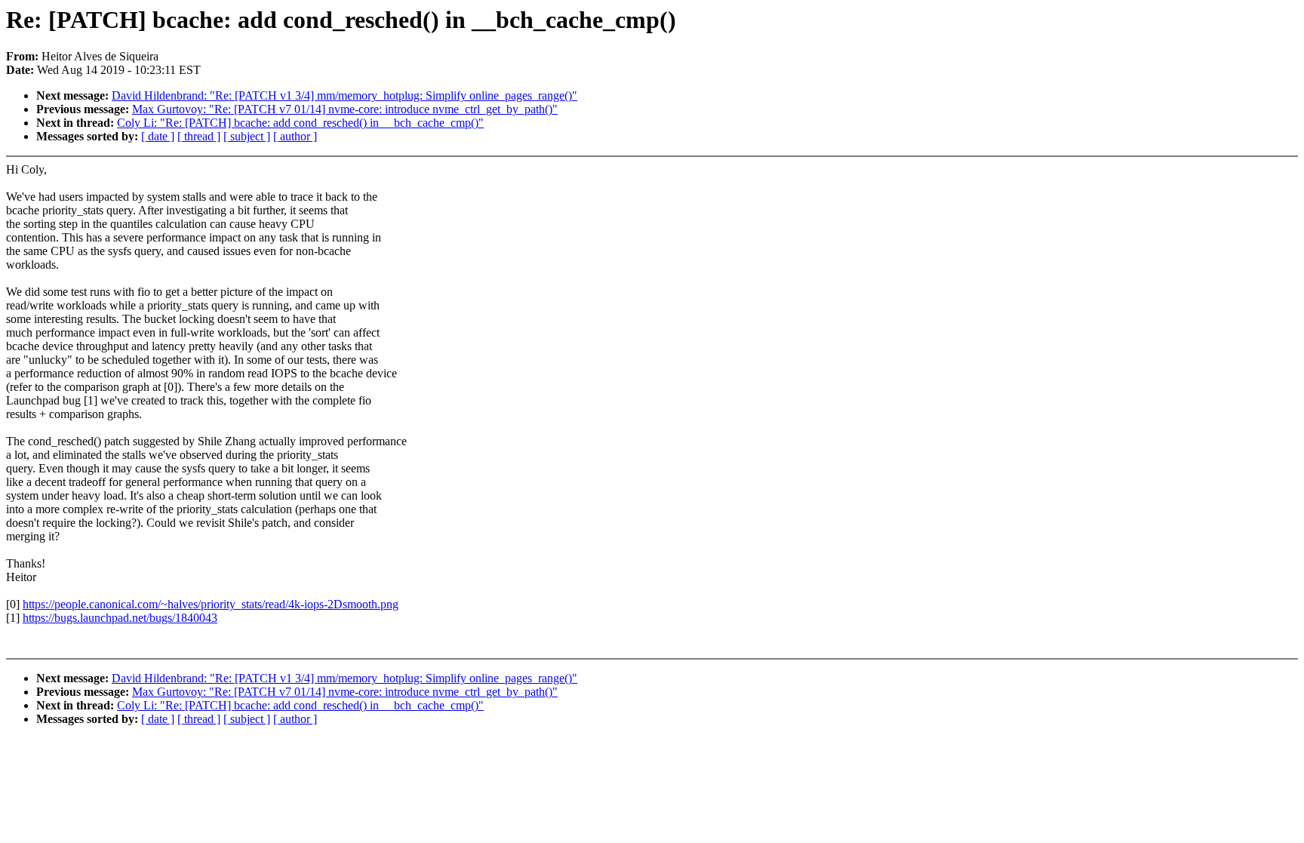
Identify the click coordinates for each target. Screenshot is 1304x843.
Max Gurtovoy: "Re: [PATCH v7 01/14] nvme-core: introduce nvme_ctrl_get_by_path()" (345, 109)
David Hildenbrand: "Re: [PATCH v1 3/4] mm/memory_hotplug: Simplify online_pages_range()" (344, 95)
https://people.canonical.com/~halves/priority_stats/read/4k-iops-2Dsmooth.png (210, 604)
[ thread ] (198, 136)
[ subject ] (246, 136)
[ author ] (295, 136)
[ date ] (157, 136)
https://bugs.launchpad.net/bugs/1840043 (120, 617)
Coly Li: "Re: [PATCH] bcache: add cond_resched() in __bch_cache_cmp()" (300, 122)
